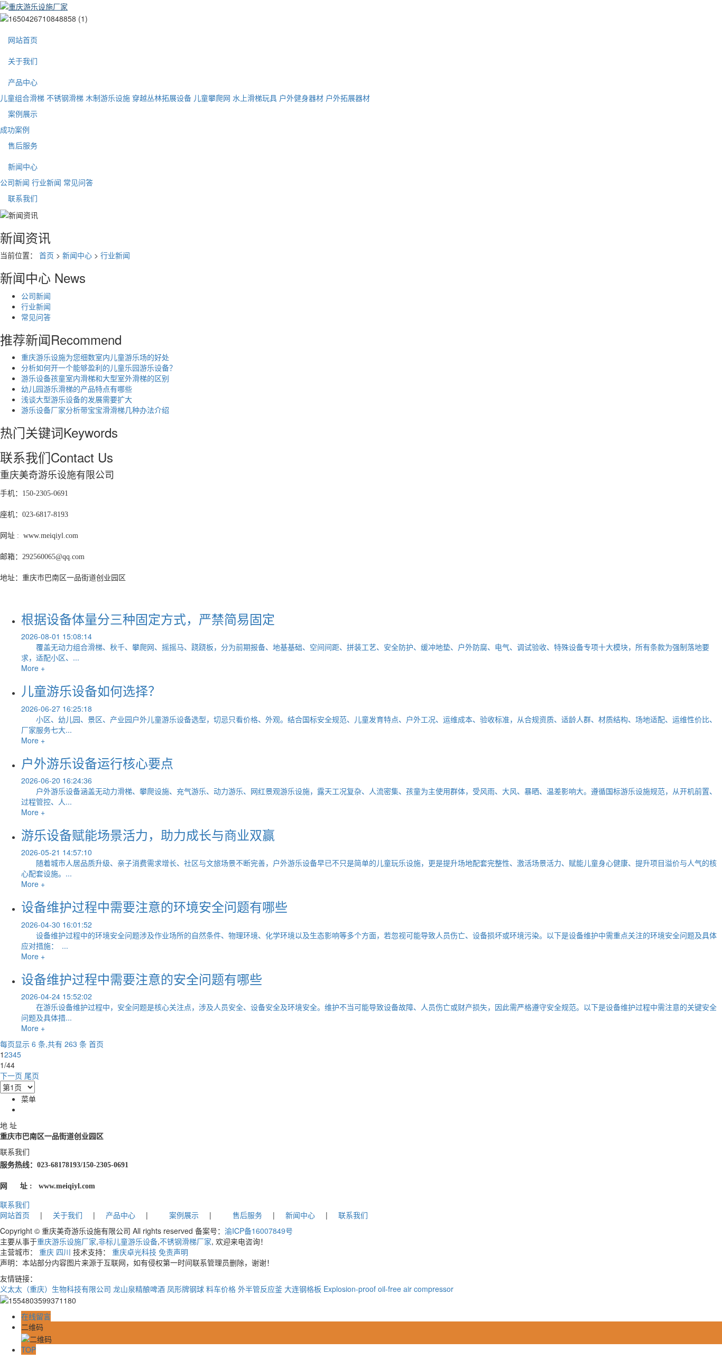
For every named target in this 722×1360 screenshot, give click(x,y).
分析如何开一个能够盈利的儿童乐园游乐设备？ (99, 367)
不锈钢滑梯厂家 (185, 1241)
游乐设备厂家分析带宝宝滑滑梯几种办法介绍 (95, 409)
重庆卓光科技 (134, 1251)
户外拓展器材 (348, 97)
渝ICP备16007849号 (259, 1230)
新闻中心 (23, 166)
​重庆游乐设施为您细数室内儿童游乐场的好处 (95, 357)
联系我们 (23, 198)
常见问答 (78, 182)
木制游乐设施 (108, 97)
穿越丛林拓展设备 (161, 97)
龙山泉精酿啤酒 (139, 1288)
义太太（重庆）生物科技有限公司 (55, 1288)
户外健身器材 (301, 97)
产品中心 (23, 82)
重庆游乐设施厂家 (66, 1241)
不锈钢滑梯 (65, 97)
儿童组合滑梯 (22, 97)
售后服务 (23, 145)
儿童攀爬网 (211, 97)
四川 (63, 1251)
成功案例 (15, 129)
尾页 (31, 1075)
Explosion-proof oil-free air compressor (388, 1288)
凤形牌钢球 (185, 1288)
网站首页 (23, 39)
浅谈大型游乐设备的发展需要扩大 (76, 399)
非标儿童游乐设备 (128, 1241)
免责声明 (173, 1251)
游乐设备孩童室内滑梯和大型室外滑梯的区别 (95, 378)
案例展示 (23, 113)
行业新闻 (46, 182)
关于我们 (23, 60)
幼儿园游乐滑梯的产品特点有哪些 (76, 388)
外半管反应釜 (260, 1288)
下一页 (11, 1075)
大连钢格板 (302, 1288)
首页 (46, 255)
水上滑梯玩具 (255, 97)
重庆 (46, 1251)
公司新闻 (15, 182)
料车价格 (221, 1288)
